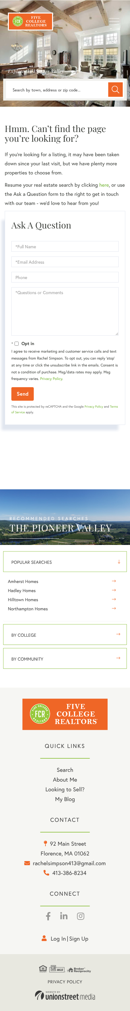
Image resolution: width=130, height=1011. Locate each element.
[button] (115, 89)
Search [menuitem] (65, 769)
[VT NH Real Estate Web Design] (65, 995)
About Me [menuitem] (65, 779)
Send (22, 393)
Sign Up (78, 938)
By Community (27, 659)
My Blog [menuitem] (65, 799)
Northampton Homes (28, 609)
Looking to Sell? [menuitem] (65, 789)
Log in (58, 938)
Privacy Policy (51, 378)
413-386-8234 (69, 872)
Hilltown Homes (23, 599)
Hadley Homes (22, 590)
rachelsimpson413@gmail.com (69, 863)
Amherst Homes (23, 581)
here (104, 185)
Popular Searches (31, 562)
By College (23, 635)
